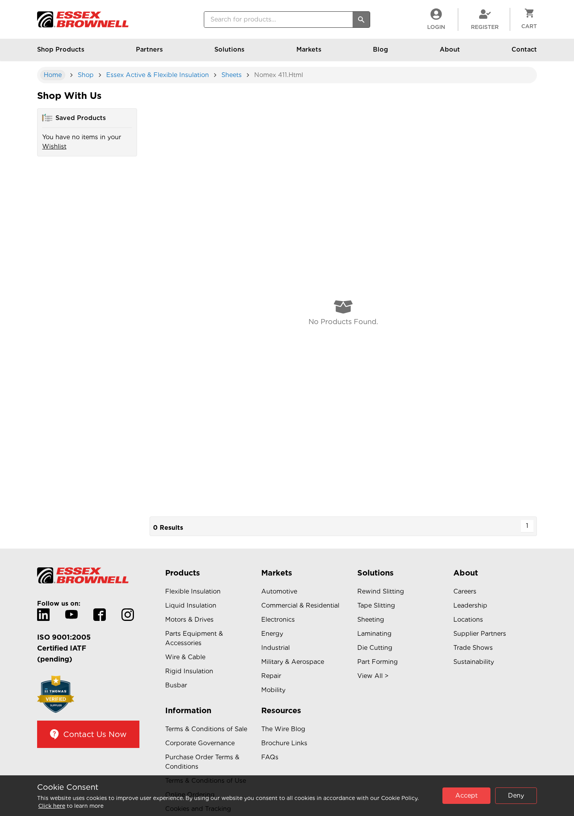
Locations (468, 619)
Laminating (374, 633)
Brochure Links (284, 743)
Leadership (470, 605)
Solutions (229, 49)
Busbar (176, 685)
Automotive (279, 591)
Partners (149, 49)
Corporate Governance (200, 743)
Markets (308, 49)
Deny (516, 795)
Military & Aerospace (292, 661)
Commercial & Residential (300, 605)
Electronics (278, 619)
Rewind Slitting (380, 591)
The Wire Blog (283, 729)
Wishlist (54, 146)
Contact (524, 49)
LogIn (436, 27)
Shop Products (60, 49)
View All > (373, 676)
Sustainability (473, 661)
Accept (466, 795)
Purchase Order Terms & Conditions (202, 761)
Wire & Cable (185, 657)
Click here (51, 806)
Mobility (273, 690)
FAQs (269, 757)
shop (86, 75)
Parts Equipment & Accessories (194, 638)
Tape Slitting (376, 605)
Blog (380, 49)
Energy (272, 633)
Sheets (231, 75)
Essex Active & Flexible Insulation (157, 75)
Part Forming (377, 661)
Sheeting (370, 619)
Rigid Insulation (189, 671)
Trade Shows (473, 647)
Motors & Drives (189, 619)
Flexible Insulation (193, 591)
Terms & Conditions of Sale (206, 729)
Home (53, 75)
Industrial (275, 647)
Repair (271, 676)
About (450, 49)
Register (485, 27)
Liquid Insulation (190, 605)
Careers (464, 591)
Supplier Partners (479, 633)
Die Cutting (374, 647)
